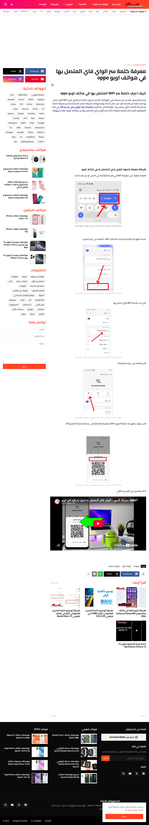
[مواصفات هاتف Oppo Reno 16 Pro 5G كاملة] (40, 752)
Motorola (40, 104)
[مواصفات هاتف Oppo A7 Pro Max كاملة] (40, 739)
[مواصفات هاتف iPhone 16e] (38, 233)
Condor (16, 118)
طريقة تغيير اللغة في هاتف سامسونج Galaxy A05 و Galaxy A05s (131, 613)
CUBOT (41, 141)
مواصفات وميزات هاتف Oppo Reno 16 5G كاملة (19, 762)
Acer (14, 137)
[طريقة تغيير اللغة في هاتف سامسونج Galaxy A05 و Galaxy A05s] (131, 597)
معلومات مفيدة (114, 566)
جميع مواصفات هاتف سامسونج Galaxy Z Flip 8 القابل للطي (16, 185)
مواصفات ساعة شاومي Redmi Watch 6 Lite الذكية (66, 749)
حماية (32, 314)
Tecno (35, 109)
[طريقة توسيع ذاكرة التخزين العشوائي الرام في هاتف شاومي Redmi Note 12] (65, 597)
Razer (41, 137)
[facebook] (143, 773)
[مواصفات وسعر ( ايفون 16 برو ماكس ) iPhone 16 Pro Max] (38, 246)
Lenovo (25, 109)
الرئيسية (116, 4)
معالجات (40, 309)
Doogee (9, 132)
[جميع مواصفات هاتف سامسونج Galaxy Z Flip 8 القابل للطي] (38, 186)
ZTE (41, 11)
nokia (13, 104)
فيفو (90, 11)
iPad (32, 123)
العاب (22, 300)
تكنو (15, 11)
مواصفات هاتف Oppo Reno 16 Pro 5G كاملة (17, 749)
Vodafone (30, 137)
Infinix (29, 104)
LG (43, 109)
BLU (33, 118)
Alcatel (21, 113)
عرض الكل (54, 583)
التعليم (41, 314)
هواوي (82, 11)
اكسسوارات (13, 305)
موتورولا (57, 11)
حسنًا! (124, 816)
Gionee (28, 127)
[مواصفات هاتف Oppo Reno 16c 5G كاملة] (40, 778)
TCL (10, 127)
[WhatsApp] (100, 574)
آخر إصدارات (27, 305)
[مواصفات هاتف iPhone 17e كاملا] (38, 219)
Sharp (30, 132)
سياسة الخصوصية (20, 821)
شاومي (105, 11)
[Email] (94, 574)
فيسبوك (12, 300)
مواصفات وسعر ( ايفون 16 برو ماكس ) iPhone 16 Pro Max (15, 245)
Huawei (41, 99)
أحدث (142, 716)
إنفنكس (67, 11)
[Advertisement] (74, 38)
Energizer (13, 123)
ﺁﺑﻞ (30, 300)
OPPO (30, 99)
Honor (21, 99)
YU (21, 137)
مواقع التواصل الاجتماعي (23, 295)
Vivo (12, 95)
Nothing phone (27, 141)
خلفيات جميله (21, 281)
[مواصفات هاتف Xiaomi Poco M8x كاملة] (89, 739)
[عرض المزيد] (88, 574)
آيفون (114, 11)
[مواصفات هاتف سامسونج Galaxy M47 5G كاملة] (38, 199)
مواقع (30, 309)
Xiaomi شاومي (37, 95)
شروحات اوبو (127, 566)
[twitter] (136, 773)
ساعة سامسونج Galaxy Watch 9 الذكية (17, 157)
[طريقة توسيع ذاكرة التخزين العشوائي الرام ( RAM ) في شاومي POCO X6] (98, 597)
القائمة (82, 4)
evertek (20, 132)
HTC (25, 118)
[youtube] (130, 773)
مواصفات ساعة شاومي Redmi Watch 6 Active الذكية (68, 764)
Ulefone (40, 132)
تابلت (10, 281)
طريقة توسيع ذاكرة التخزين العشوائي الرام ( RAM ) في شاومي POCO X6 (99, 613)
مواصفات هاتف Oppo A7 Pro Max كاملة (18, 736)
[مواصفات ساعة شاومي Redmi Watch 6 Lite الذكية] (89, 752)
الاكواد (41, 295)
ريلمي (34, 11)
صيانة (23, 314)
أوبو (97, 11)
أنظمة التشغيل (38, 290)
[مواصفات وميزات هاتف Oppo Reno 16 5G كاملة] (40, 765)
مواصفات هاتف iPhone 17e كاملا (17, 217)
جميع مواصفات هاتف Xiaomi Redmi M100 (68, 775)
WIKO (23, 123)
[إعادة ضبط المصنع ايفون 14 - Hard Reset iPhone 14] (131, 631)
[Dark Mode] (12, 4)
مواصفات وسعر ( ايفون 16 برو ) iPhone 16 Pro (15, 256)
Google (41, 123)
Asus (16, 109)
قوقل (48, 11)
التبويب (69, 4)
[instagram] (123, 773)
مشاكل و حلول (37, 281)
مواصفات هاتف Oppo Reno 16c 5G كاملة (17, 775)
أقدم (54, 716)
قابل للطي (39, 305)
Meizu (41, 118)
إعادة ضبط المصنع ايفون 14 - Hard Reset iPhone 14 (131, 645)
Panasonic (39, 127)
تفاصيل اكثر (132, 810)
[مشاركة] (52, 85)
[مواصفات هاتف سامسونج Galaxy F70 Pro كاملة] (38, 172)
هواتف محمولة (100, 4)
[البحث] (5, 4)
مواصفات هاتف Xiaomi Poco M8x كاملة (65, 736)
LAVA (18, 127)
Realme (11, 99)
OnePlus (24, 11)
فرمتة (24, 276)
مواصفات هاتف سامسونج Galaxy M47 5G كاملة (15, 196)
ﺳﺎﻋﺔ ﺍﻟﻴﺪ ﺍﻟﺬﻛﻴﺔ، (37, 286)
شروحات (42, 4)
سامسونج (123, 11)
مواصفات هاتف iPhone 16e (17, 230)
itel (15, 141)
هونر (74, 11)
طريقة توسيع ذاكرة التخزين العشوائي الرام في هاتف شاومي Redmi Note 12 (66, 613)
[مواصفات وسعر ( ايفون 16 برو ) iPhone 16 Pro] (38, 259)
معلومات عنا (36, 821)
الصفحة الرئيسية (139, 65)
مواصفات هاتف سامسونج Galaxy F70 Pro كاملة (15, 170)
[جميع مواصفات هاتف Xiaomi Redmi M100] (89, 778)
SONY (41, 113)
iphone (11, 113)
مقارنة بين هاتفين (20, 290)
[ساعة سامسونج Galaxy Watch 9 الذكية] (38, 159)
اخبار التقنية (39, 300)
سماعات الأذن (18, 309)
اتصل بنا (6, 821)
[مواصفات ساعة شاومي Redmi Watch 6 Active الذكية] (89, 765)
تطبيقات (54, 4)
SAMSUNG (22, 95)
